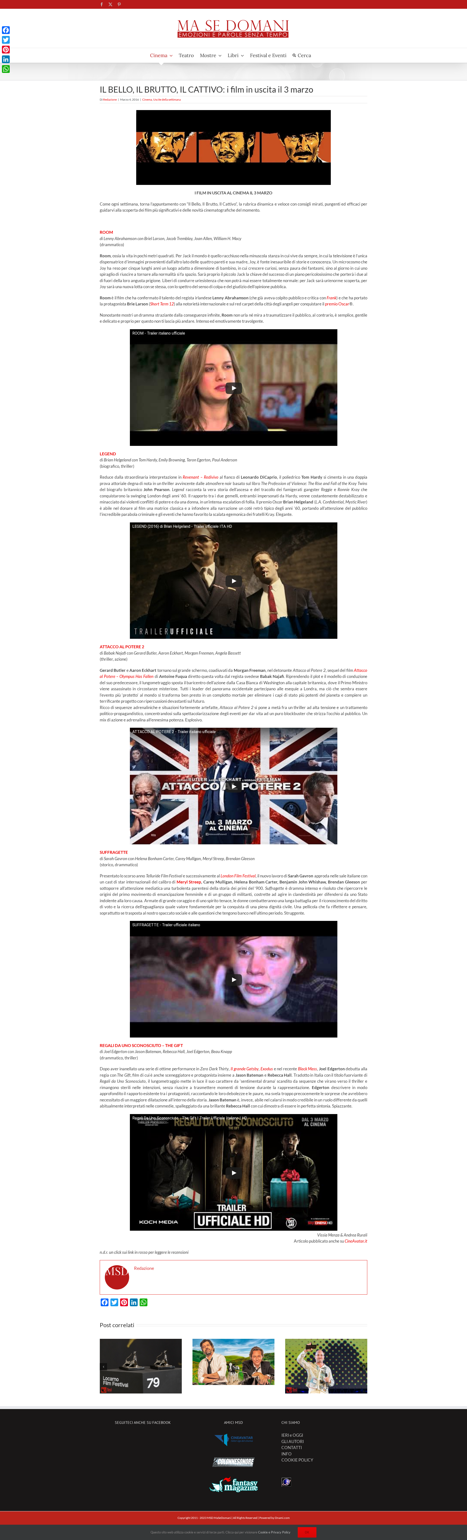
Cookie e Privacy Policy (274, 1532)
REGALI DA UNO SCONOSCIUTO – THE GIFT (141, 1045)
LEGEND (108, 453)
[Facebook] (6, 30)
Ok (307, 1532)
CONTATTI (291, 1447)
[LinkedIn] (6, 59)
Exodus (266, 1068)
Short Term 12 (162, 303)
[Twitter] (6, 40)
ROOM (106, 232)
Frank (331, 297)
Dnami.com (282, 1518)
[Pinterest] (6, 49)
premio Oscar (337, 303)
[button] (103, 1366)
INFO (286, 1453)
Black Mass (307, 1068)
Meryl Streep (189, 881)
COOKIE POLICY (297, 1459)
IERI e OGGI (292, 1435)
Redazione (110, 99)
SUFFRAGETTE (114, 852)
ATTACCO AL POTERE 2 (122, 646)
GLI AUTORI (292, 1441)
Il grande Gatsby (245, 1068)
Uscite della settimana (167, 99)
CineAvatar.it (356, 1241)
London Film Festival (238, 875)
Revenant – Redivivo (200, 477)
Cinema (147, 99)
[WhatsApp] (6, 69)
